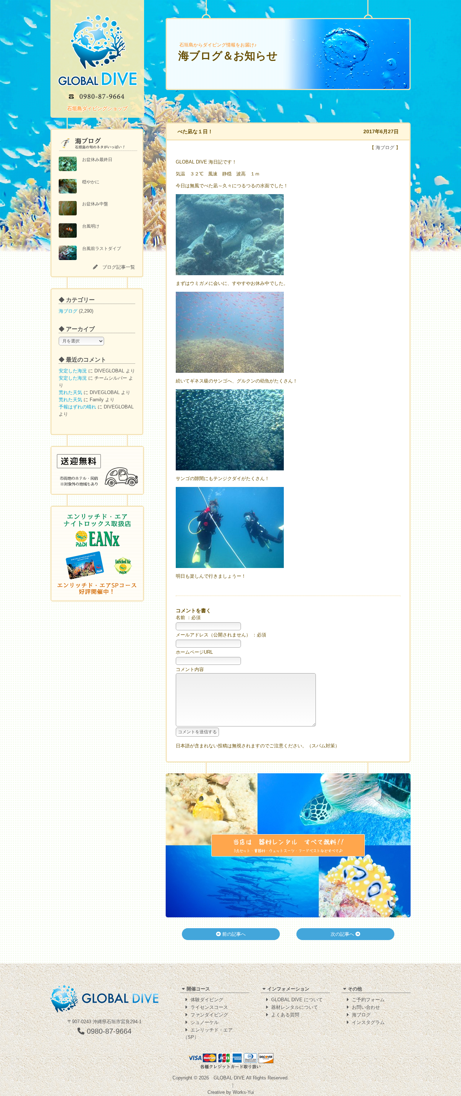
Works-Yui (243, 1092)
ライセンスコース (209, 1007)
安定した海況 (73, 370)
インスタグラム (368, 1022)
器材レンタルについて (294, 1007)
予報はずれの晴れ (77, 407)
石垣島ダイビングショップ (97, 108)
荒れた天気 (70, 392)
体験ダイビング (207, 999)
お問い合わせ (366, 1007)
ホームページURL (194, 652)
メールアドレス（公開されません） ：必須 (221, 635)
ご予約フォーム (368, 999)
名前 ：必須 (188, 617)
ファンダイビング (209, 1014)
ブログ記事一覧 (118, 267)
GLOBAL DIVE (229, 1078)
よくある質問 (285, 1014)
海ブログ (68, 311)
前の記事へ (233, 934)
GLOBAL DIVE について (297, 999)
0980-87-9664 (108, 1031)
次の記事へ (343, 934)
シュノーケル (205, 1022)
